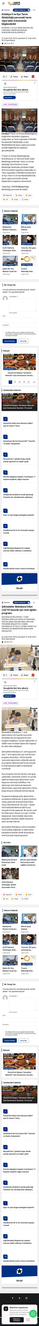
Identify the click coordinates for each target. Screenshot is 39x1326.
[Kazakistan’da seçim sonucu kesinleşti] (19, 563)
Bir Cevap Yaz (10, 285)
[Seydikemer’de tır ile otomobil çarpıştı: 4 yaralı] (19, 527)
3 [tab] (19, 382)
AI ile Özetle (12, 104)
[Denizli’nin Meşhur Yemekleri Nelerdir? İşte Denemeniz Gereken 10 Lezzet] (19, 366)
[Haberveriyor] (14, 3)
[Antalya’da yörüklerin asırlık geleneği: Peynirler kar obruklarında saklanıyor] (19, 491)
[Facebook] (12, 1298)
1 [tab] (10, 382)
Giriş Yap (23, 341)
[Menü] (4, 3)
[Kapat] (34, 82)
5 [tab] (28, 382)
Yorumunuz (13, 296)
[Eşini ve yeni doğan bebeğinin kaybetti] (19, 509)
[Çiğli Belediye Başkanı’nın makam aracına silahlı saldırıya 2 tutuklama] (19, 545)
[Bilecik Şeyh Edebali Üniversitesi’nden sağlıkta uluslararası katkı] (28, 223)
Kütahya (5, 134)
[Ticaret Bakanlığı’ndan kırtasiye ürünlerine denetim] (28, 265)
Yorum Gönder (9, 341)
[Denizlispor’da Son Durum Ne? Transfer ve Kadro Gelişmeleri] (19, 438)
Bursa (21, 187)
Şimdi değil (28, 1319)
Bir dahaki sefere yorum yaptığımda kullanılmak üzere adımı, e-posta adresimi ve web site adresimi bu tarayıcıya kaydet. (20, 334)
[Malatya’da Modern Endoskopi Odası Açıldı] (10, 223)
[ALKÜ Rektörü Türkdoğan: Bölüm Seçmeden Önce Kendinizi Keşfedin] (10, 244)
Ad (4, 316)
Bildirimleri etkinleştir (16, 1319)
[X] (19, 1298)
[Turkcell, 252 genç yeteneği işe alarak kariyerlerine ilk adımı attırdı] (28, 244)
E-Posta (6, 325)
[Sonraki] (34, 382)
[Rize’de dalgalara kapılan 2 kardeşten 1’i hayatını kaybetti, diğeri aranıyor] (19, 473)
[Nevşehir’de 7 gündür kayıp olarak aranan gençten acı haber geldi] (19, 456)
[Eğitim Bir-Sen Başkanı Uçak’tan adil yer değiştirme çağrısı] (10, 265)
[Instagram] (26, 1298)
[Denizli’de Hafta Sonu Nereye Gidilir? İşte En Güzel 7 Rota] (19, 420)
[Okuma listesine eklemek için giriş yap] (33, 76)
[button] (28, 10)
